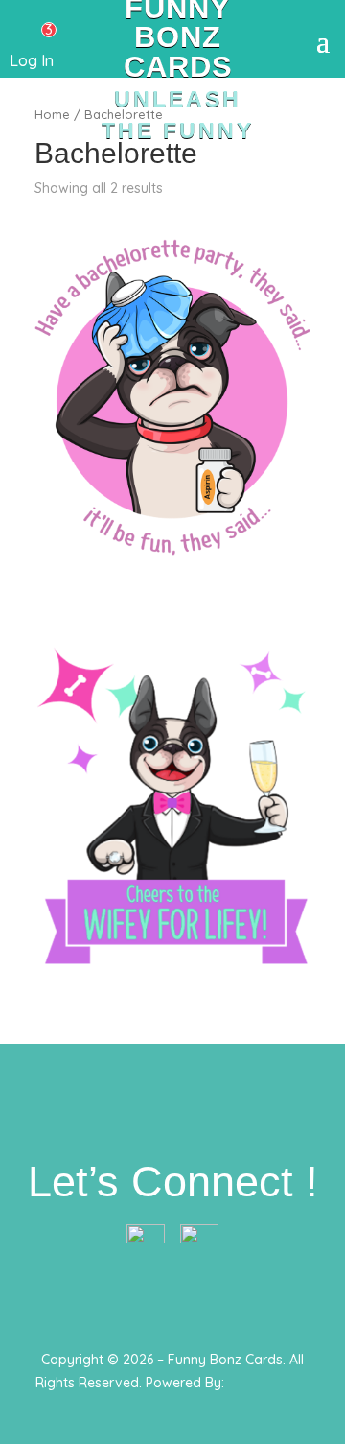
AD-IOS (271, 1408)
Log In (32, 60)
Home (52, 114)
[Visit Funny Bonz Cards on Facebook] (145, 1238)
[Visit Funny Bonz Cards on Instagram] (199, 1238)
